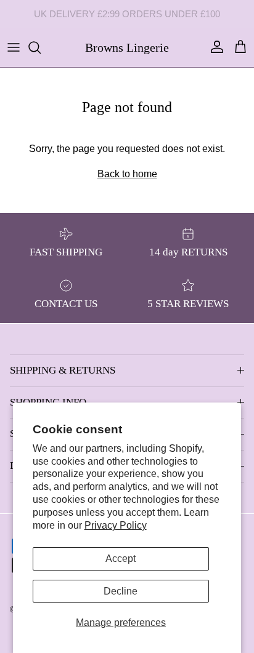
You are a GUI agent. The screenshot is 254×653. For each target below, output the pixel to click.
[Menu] (13, 47)
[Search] (40, 47)
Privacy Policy (115, 525)
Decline (120, 591)
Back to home (127, 174)
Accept (120, 558)
